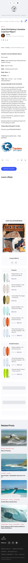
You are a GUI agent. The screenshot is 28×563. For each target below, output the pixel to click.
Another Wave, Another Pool (9, 502)
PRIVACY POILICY (6, 549)
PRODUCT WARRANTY (7, 554)
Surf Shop (17, 21)
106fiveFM (9, 116)
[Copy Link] (7, 40)
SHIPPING (4, 551)
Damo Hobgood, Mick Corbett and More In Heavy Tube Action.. (13, 527)
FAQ (16, 554)
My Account (17, 15)
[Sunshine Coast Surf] (14, 9)
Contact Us (23, 15)
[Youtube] (16, 542)
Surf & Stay (11, 21)
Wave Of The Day (6, 451)
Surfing (7, 47)
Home (1, 21)
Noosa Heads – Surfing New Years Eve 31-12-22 (13, 476)
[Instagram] (9, 542)
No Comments (21, 36)
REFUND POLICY (12, 551)
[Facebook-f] (12, 542)
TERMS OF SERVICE (17, 549)
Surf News (6, 21)
